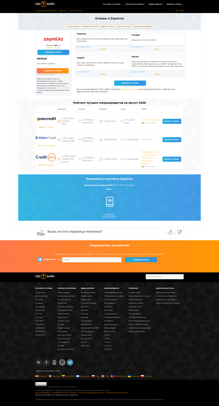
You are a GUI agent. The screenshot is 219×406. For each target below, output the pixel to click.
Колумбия (70, 376)
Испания (43, 376)
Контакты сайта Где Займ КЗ (117, 393)
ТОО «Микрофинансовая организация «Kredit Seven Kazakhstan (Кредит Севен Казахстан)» (151, 158)
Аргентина (85, 376)
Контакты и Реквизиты (46, 74)
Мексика (56, 376)
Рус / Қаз (180, 10)
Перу (107, 376)
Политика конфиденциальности (91, 393)
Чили (97, 376)
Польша (148, 376)
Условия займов (73, 26)
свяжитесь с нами (130, 89)
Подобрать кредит (53, 71)
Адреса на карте (107, 26)
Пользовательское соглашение (64, 393)
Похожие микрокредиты (142, 26)
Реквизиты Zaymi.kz (90, 26)
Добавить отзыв (53, 52)
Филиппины (120, 376)
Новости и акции (123, 26)
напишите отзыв (62, 88)
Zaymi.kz (42, 58)
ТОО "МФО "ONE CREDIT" (151, 120)
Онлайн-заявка (171, 121)
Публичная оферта (42, 393)
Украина (135, 376)
